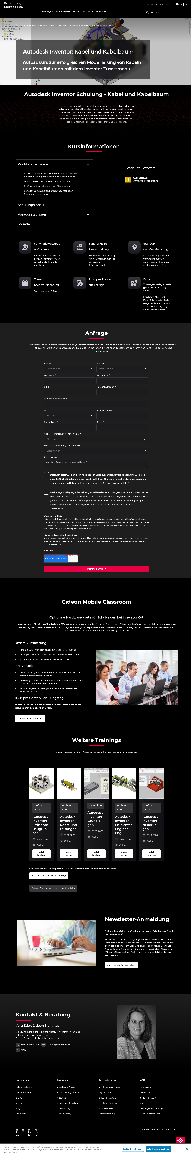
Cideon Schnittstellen (67, 1103)
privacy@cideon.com (125, 522)
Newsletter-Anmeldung (137, 919)
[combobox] (165, 12)
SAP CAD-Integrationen (68, 1092)
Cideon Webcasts (24, 1087)
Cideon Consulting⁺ (108, 1098)
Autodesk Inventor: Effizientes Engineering (123, 825)
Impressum (145, 1087)
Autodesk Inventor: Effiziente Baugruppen (40, 825)
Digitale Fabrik (106, 1092)
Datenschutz (114, 475)
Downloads (21, 1114)
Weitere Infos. (158, 309)
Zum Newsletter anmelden (121, 965)
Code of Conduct (148, 1098)
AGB (142, 1103)
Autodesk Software (66, 1087)
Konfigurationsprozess (109, 1087)
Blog (18, 1108)
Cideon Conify (63, 1108)
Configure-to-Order (108, 1103)
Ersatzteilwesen (106, 1108)
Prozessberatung (107, 1114)
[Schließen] (187, 1149)
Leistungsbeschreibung (151, 1108)
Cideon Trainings (24, 1092)
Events (19, 1098)
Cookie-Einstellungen (150, 1114)
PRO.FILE (61, 1098)
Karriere (19, 1103)
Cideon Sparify (64, 1114)
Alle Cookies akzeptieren (158, 1149)
